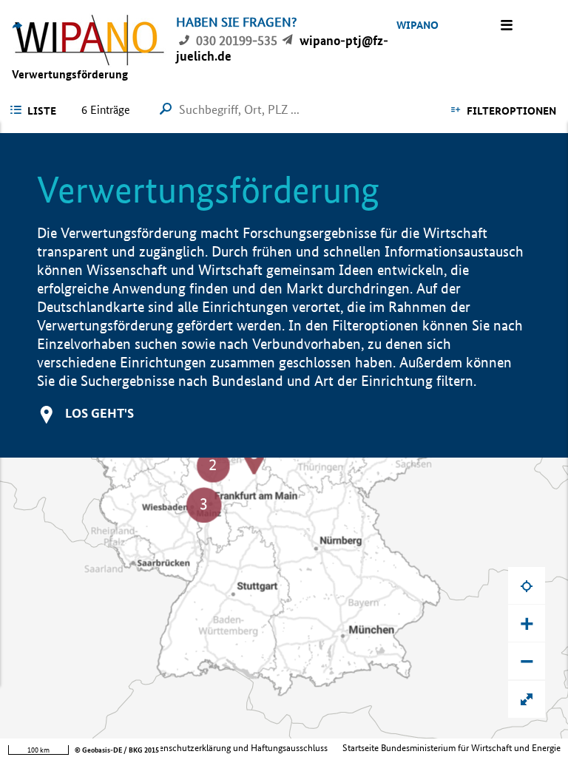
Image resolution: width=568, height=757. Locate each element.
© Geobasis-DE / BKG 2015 (117, 750)
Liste (41, 111)
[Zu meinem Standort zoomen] (526, 585)
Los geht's (99, 413)
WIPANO (417, 25)
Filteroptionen (511, 111)
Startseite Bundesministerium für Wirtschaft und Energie (451, 747)
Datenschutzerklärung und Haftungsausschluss (236, 747)
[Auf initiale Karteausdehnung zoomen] (526, 699)
